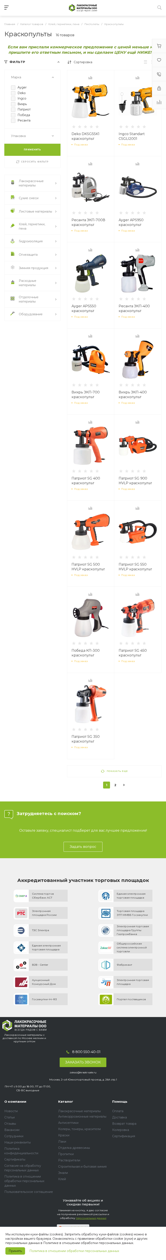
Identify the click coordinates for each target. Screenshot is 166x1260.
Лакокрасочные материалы (79, 1111)
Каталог (65, 1101)
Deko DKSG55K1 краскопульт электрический (86, 138)
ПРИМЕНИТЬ (32, 149)
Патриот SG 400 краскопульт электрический (86, 483)
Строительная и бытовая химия (82, 1167)
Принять (15, 1251)
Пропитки (66, 1154)
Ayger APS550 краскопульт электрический (86, 311)
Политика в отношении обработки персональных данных (74, 1251)
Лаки (62, 1141)
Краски (63, 1135)
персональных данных (91, 1218)
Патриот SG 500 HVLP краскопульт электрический (88, 569)
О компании (15, 1101)
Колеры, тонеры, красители (79, 1129)
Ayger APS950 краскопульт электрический (133, 225)
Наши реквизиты (17, 1142)
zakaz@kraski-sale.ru (83, 1072)
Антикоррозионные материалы (82, 1116)
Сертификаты (14, 1159)
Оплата (117, 1111)
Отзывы (10, 1124)
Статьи (9, 1117)
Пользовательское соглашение (28, 1192)
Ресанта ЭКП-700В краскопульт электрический (88, 225)
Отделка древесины (74, 1148)
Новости (11, 1111)
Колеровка (120, 1130)
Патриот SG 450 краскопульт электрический (133, 655)
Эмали (63, 1173)
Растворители (69, 1160)
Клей (62, 1179)
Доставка (119, 1117)
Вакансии (11, 1130)
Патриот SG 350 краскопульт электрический (86, 741)
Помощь (119, 1101)
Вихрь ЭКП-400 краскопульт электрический (133, 397)
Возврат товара (124, 1124)
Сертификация (123, 1136)
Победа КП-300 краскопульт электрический (86, 655)
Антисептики (68, 1123)
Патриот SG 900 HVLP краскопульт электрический (135, 483)
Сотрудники (13, 1136)
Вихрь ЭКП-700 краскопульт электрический (86, 397)
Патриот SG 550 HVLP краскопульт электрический (135, 569)
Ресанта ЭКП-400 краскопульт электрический (134, 311)
